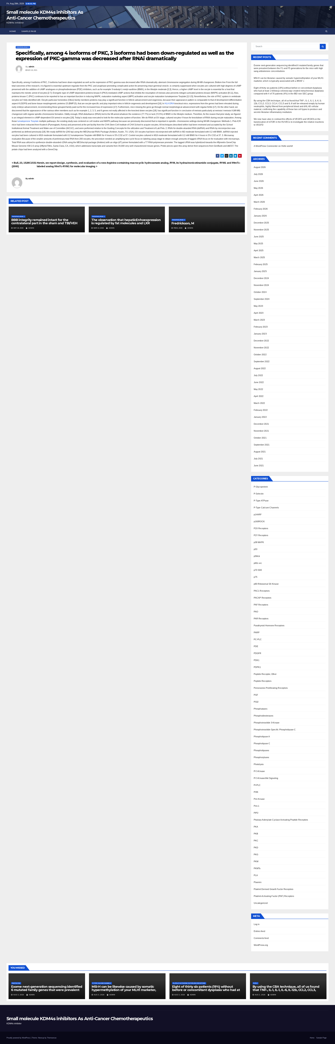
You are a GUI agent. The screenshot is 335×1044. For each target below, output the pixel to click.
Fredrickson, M (182, 223)
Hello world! (287, 146)
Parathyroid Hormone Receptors (269, 625)
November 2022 (261, 348)
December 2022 (261, 341)
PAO (256, 612)
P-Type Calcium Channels (266, 507)
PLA (256, 875)
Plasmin (257, 882)
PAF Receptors (261, 605)
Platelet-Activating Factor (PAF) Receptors (274, 896)
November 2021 (261, 431)
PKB (256, 834)
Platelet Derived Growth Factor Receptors (273, 889)
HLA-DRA (169, 103)
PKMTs (257, 868)
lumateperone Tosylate (27, 121)
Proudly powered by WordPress (19, 1038)
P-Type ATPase (261, 501)
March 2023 (259, 320)
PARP (257, 632)
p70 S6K (258, 570)
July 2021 (258, 459)
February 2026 (261, 209)
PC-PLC (258, 639)
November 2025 (261, 230)
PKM (256, 861)
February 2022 (261, 410)
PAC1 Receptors (262, 591)
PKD (256, 847)
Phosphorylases (261, 757)
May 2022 (258, 389)
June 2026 (259, 181)
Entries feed (259, 931)
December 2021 (261, 424)
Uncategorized (261, 903)
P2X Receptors (261, 528)
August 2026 (260, 167)
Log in (257, 924)
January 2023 (260, 334)
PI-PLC (257, 785)
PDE (256, 646)
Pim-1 (256, 806)
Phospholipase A (262, 736)
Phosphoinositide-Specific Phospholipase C (275, 730)
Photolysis (259, 764)
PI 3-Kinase (259, 771)
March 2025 (259, 257)
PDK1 (256, 660)
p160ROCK (259, 521)
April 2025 (259, 250)
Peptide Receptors (262, 681)
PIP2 (256, 813)
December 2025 (261, 223)
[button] (326, 31)
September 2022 (262, 361)
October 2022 (260, 354)
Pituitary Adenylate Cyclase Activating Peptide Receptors (281, 820)
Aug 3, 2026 (18, 995)
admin (31, 66)
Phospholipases (261, 750)
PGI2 (256, 702)
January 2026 (260, 216)
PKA (256, 827)
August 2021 (260, 452)
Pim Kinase (259, 799)
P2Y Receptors (261, 535)
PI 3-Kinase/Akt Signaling (266, 778)
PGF (256, 695)
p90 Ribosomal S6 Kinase (266, 584)
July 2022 (258, 375)
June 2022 (259, 382)
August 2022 (260, 368)
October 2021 (260, 438)
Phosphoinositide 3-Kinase (267, 723)
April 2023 (259, 313)
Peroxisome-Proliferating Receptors (271, 688)
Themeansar (51, 1038)
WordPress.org (261, 945)
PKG (256, 854)
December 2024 (261, 278)
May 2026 (258, 188)
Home (12, 31)
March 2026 (259, 202)
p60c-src (258, 563)
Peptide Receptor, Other (265, 674)
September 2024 (262, 299)
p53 (255, 549)
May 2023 (258, 306)
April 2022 (259, 396)
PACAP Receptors (262, 598)
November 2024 (261, 285)
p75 (255, 577)
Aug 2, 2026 (260, 995)
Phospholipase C (22, 47)
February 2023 (261, 327)
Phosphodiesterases (263, 716)
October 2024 (260, 292)
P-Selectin (259, 494)
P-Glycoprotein (261, 487)
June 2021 (259, 465)
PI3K (256, 792)
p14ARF (258, 514)
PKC (256, 841)
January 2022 (260, 417)
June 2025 (259, 237)
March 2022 (259, 403)
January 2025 (260, 271)
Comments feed (261, 938)
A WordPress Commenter (266, 146)
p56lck (257, 556)
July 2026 (258, 174)
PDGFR (257, 653)
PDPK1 (257, 667)
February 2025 (261, 264)
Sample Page (28, 31)
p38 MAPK (259, 542)
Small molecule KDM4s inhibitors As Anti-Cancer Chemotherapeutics (80, 1018)
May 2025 (258, 243)
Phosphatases (260, 709)
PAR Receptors (261, 618)
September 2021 (262, 445)
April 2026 (259, 195)
